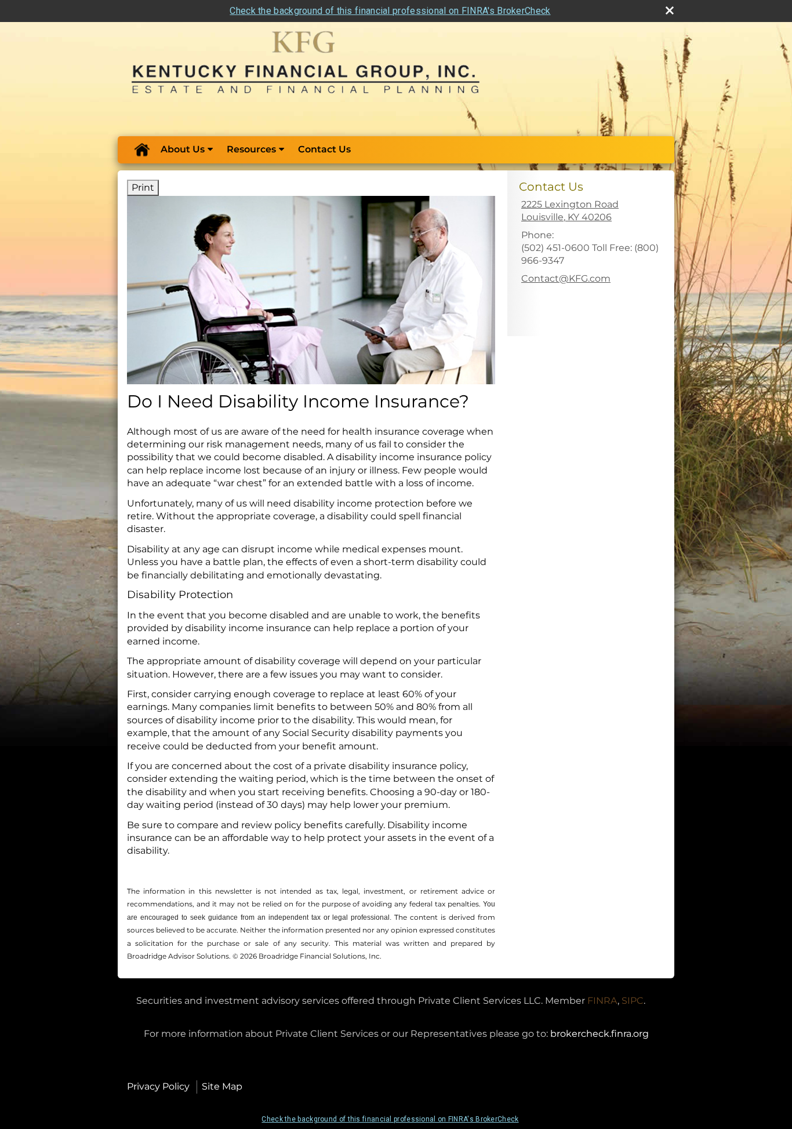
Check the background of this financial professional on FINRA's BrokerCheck (390, 10)
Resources (251, 149)
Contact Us (324, 149)
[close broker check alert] (669, 10)
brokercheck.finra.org (599, 1033)
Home (141, 149)
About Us (183, 149)
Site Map (222, 1086)
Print (143, 187)
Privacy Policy (158, 1086)
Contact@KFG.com (566, 278)
